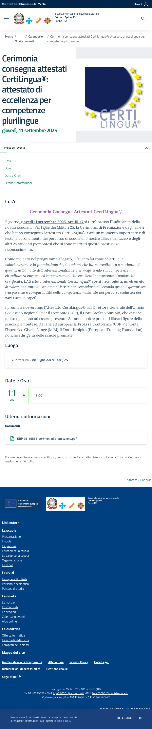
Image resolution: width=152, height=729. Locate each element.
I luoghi (6, 541)
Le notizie (8, 602)
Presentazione (11, 536)
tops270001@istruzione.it (68, 693)
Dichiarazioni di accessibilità (21, 668)
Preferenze (124, 718)
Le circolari (9, 611)
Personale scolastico (15, 583)
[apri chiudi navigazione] (6, 19)
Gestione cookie (57, 668)
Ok (141, 718)
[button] (76, 147)
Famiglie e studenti (14, 579)
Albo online (9, 621)
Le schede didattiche (15, 640)
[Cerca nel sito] (143, 19)
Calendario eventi (13, 616)
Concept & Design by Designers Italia (124, 708)
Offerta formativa (13, 635)
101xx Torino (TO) (91, 689)
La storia (7, 565)
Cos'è (8, 160)
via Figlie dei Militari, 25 (64, 689)
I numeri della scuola (15, 550)
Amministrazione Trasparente (22, 662)
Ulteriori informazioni (18, 182)
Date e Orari (13, 175)
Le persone (9, 546)
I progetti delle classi (15, 644)
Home (9, 36)
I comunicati (10, 607)
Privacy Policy (78, 662)
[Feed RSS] (20, 676)
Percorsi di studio (13, 588)
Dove (8, 168)
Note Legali (101, 662)
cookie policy (64, 721)
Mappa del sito (13, 652)
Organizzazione (12, 560)
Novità (19, 41)
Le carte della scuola (15, 555)
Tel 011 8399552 (34, 693)
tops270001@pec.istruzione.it (110, 693)
